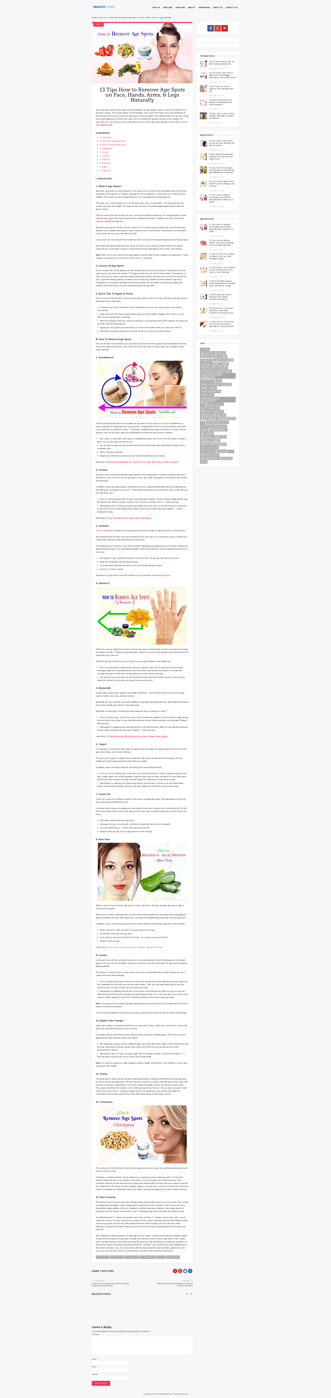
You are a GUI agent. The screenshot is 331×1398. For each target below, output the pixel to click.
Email (94, 1367)
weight (230, 451)
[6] (138, 1210)
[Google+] (217, 28)
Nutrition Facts (217, 422)
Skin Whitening (208, 451)
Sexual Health (213, 437)
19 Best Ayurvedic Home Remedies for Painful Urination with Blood (175, 1283)
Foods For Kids (207, 381)
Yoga (204, 461)
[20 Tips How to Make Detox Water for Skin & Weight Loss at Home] (203, 183)
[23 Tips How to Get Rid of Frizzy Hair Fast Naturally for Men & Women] (203, 143)
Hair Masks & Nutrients (210, 399)
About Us (218, 7)
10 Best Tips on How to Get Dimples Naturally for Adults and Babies (221, 115)
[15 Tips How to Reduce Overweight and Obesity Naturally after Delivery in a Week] (203, 197)
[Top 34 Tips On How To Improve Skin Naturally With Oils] (203, 88)
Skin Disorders (173, 1257)
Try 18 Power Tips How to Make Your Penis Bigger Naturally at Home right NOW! (222, 75)
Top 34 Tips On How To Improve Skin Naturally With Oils (221, 88)
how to (140, 346)
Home (94, 17)
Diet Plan (223, 360)
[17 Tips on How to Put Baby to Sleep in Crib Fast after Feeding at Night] (203, 256)
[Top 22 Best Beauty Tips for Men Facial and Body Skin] (203, 63)
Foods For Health (211, 376)
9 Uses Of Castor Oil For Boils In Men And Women (129, 518)
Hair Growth (210, 391)
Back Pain (205, 349)
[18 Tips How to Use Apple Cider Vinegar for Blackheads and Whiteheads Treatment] (203, 170)
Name (94, 1359)
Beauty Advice (102, 1257)
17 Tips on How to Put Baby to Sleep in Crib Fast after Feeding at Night (221, 256)
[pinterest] (175, 1271)
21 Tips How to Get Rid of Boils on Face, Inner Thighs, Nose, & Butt (137, 736)
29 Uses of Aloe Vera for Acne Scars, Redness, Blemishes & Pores (134, 947)
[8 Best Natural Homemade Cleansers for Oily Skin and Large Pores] (203, 156)
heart (203, 404)
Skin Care (167, 7)
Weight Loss (209, 455)
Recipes (207, 433)
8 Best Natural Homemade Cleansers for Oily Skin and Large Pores (221, 156)
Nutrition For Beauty (213, 426)
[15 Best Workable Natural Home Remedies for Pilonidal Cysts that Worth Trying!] (203, 283)
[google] (180, 1271)
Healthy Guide (105, 125)
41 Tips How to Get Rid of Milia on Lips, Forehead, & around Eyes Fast (138, 575)
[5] (166, 710)
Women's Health (216, 458)
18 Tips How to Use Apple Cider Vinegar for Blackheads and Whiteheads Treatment (221, 170)
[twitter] (185, 1271)
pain (204, 429)
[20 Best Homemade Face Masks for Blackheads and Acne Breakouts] (203, 102)
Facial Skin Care (131, 1257)
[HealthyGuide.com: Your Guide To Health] (104, 7)
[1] (129, 273)
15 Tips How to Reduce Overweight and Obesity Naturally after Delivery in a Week (221, 198)
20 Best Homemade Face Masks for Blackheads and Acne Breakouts (220, 102)
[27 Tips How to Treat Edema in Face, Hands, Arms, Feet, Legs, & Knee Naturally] (203, 269)
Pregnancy (218, 429)
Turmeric (99, 530)
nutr (202, 423)
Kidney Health (215, 404)
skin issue (108, 218)
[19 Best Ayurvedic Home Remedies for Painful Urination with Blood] (203, 296)
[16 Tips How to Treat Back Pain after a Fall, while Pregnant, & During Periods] (203, 310)
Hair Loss (207, 395)
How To (156, 7)
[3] (130, 489)
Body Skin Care (117, 1257)
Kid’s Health (210, 408)
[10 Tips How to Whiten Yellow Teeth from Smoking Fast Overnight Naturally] (203, 242)
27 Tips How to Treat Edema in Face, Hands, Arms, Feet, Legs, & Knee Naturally (222, 269)
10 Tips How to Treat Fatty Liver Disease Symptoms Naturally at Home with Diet (221, 324)
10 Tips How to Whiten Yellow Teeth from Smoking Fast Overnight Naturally (221, 242)
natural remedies (148, 1257)
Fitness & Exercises (216, 371)
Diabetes (206, 360)
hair (218, 380)
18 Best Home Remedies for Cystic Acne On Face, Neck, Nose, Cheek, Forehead (142, 462)
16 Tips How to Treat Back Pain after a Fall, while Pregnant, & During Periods (110, 1283)
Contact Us (232, 7)
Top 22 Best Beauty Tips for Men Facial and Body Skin (222, 62)
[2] (129, 429)
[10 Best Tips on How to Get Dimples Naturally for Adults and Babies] (203, 115)
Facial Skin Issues (214, 367)
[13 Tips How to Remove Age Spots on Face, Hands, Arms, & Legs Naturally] (142, 53)
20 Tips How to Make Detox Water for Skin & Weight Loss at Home (222, 183)
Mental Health (212, 411)
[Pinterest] (224, 28)
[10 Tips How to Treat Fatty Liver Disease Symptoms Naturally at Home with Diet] (203, 324)
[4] (114, 651)
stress (222, 451)
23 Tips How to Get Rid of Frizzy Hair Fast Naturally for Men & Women (221, 143)
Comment (95, 1334)
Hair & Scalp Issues (216, 384)
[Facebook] (210, 28)
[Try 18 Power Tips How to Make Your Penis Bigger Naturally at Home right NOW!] (203, 75)
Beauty (191, 7)
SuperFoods (204, 7)
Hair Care (180, 7)
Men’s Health (213, 415)
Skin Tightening (209, 447)
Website (95, 1374)
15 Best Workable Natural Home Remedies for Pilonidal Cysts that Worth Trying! (222, 283)
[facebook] (190, 1271)
